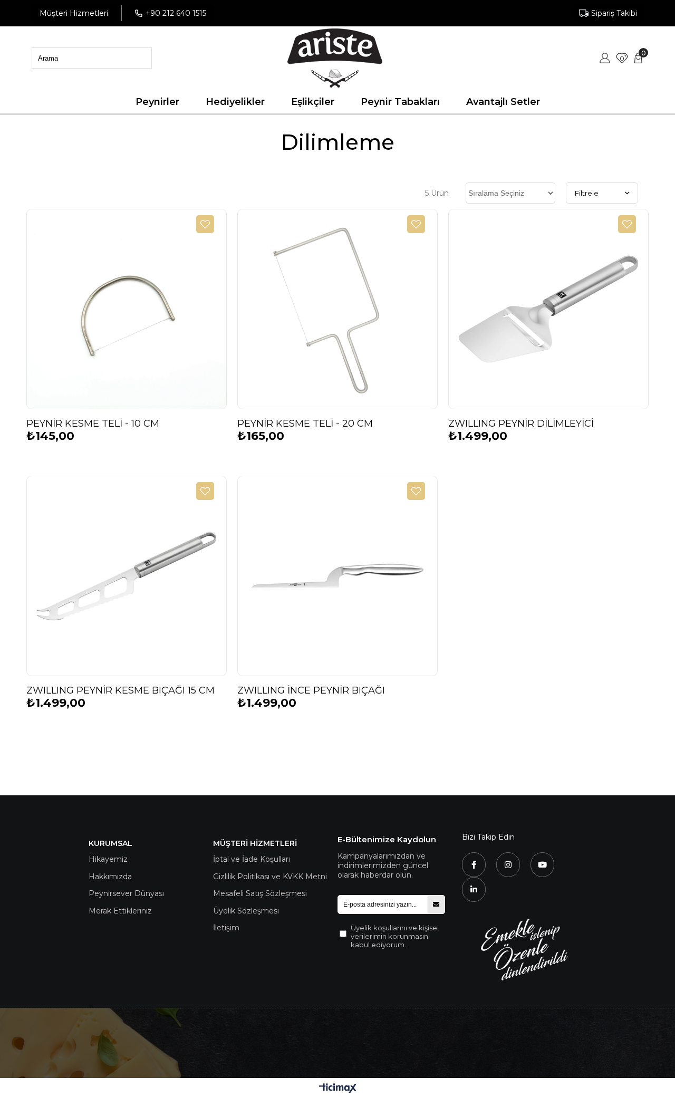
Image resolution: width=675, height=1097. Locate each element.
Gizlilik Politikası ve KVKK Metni (270, 876)
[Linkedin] (474, 889)
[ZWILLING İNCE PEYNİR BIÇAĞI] (337, 576)
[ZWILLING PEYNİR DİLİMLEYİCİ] (548, 309)
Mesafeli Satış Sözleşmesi (260, 893)
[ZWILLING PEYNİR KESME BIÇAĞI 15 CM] (126, 576)
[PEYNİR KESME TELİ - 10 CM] (126, 309)
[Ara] (143, 58)
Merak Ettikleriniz (120, 911)
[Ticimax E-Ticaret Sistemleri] (337, 1088)
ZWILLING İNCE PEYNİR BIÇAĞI (311, 690)
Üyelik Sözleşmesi (246, 911)
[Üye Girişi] (605, 58)
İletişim (226, 927)
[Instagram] (508, 864)
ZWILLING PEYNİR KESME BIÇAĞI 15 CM (120, 690)
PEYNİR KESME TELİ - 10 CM (92, 423)
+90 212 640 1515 (174, 13)
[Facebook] (474, 864)
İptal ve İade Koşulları (251, 859)
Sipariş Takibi (614, 13)
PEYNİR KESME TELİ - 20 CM (305, 423)
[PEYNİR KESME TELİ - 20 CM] (337, 309)
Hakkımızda (110, 876)
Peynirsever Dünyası (126, 893)
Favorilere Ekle (205, 224)
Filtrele (586, 193)
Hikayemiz (108, 859)
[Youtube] (542, 864)
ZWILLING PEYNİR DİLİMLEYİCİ (521, 423)
